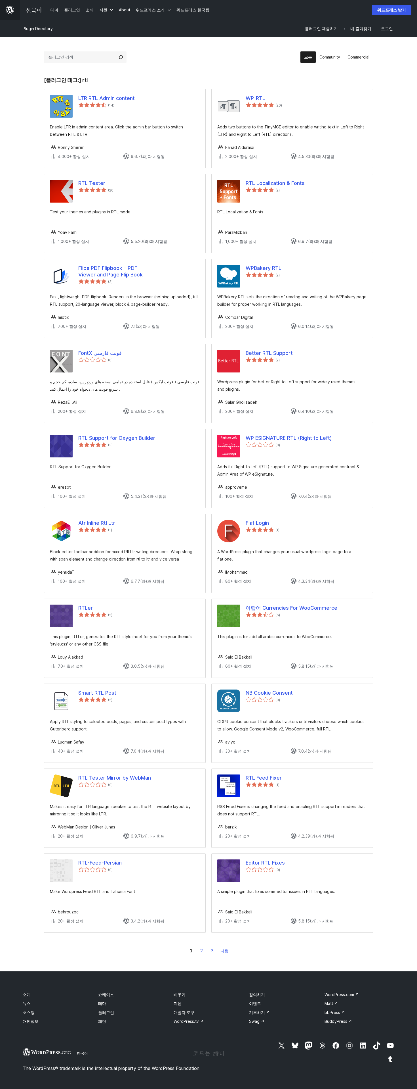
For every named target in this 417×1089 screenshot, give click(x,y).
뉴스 (27, 1003)
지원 (178, 1003)
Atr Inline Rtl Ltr (96, 523)
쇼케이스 (106, 994)
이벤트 (255, 1003)
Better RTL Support (269, 353)
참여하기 (257, 994)
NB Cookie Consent (269, 693)
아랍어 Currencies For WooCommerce (291, 608)
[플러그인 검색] (121, 57)
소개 (27, 994)
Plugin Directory (38, 28)
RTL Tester (91, 183)
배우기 (180, 994)
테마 (102, 1003)
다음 (224, 950)
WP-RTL (255, 98)
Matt (331, 1003)
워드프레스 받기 (391, 9)
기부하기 (259, 1012)
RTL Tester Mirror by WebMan (114, 778)
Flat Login (257, 523)
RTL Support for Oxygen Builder (116, 438)
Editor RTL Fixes (265, 863)
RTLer (85, 608)
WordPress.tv (189, 1021)
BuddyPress (338, 1021)
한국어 (82, 1053)
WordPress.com (342, 994)
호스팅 (29, 1012)
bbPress (335, 1012)
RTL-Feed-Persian (100, 863)
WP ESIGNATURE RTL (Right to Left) (289, 438)
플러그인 (106, 1012)
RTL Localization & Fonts (275, 183)
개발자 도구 (184, 1012)
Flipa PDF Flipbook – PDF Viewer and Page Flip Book (110, 271)
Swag (256, 1021)
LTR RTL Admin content (106, 98)
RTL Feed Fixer (264, 778)
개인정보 (31, 1021)
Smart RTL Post (97, 693)
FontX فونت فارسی (100, 353)
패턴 (102, 1021)
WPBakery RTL (263, 268)
